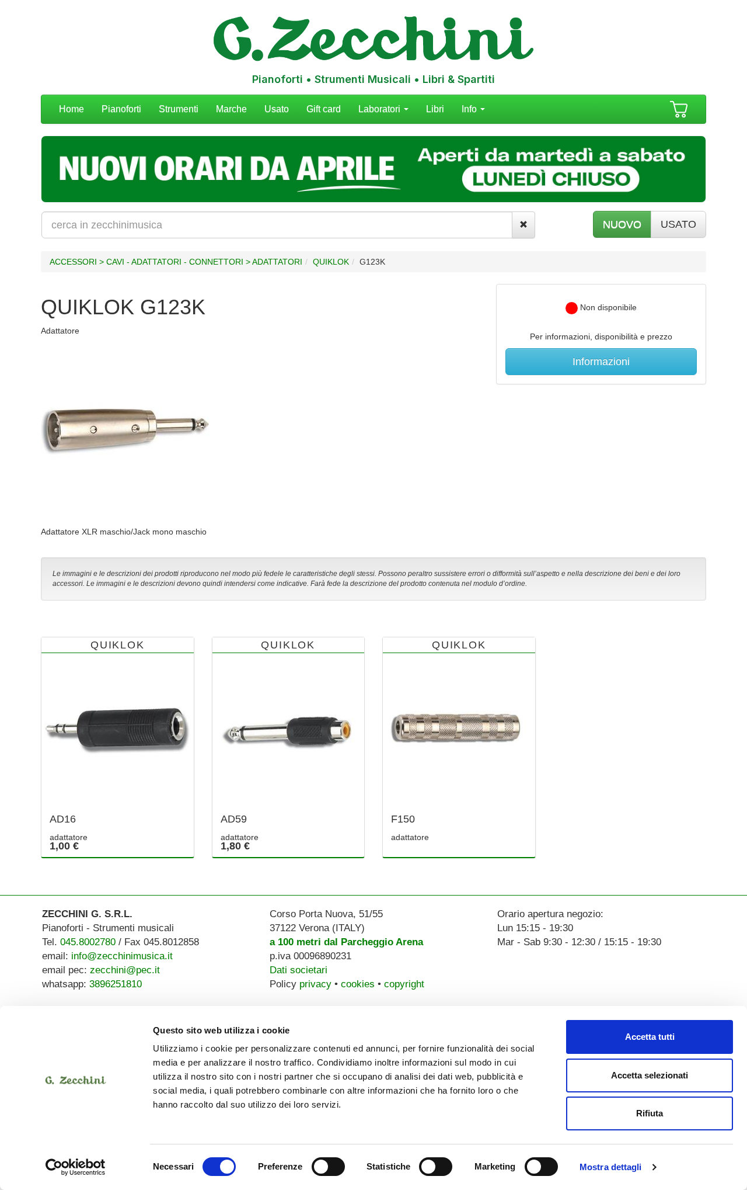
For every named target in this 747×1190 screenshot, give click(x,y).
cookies (358, 984)
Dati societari (298, 970)
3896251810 (115, 984)
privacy (315, 984)
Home (71, 109)
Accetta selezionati (649, 1075)
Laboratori (380, 109)
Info (470, 109)
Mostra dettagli (611, 1167)
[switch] (328, 1166)
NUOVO (622, 224)
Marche (231, 109)
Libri (435, 109)
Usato (276, 109)
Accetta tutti (650, 1037)
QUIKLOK (331, 261)
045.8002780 (88, 942)
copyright (404, 984)
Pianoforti (121, 109)
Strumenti (178, 109)
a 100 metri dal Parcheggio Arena (346, 942)
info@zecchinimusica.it (122, 956)
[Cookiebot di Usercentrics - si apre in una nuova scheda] (76, 1167)
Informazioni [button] (601, 361)
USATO (678, 224)
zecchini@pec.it (125, 970)
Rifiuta (649, 1113)
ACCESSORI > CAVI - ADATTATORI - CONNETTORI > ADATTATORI (176, 261)
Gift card (323, 109)
